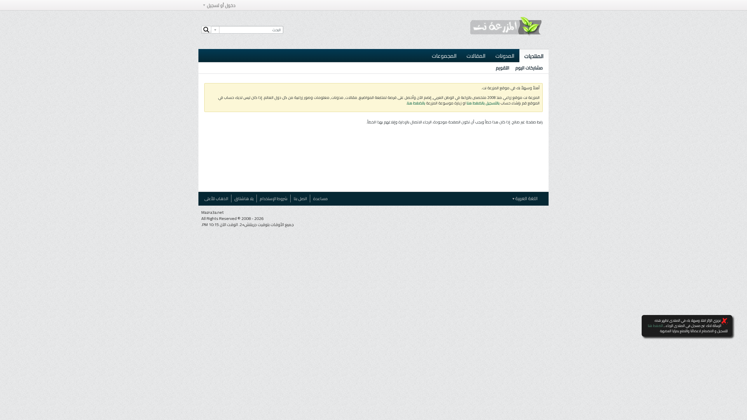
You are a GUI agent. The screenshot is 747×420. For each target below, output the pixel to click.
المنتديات (534, 56)
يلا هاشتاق (244, 198)
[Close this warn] (724, 321)
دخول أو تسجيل (221, 5)
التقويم (502, 68)
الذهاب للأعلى (216, 198)
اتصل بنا (300, 198)
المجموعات (444, 56)
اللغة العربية (526, 198)
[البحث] (206, 30)
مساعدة (320, 198)
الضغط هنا (655, 325)
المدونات (504, 56)
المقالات (476, 56)
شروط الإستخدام (273, 198)
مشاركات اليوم (529, 68)
